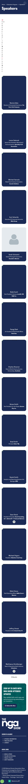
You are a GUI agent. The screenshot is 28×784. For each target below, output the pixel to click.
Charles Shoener (14, 367)
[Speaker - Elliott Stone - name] (14, 581)
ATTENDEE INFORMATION (10, 739)
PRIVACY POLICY (8, 758)
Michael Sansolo (14, 180)
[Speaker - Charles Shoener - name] (14, 357)
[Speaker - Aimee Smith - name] (14, 394)
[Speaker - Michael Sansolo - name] (14, 169)
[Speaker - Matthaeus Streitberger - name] (14, 655)
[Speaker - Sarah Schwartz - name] (14, 244)
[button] (25, 3)
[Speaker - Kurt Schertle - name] (14, 207)
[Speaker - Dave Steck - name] (14, 506)
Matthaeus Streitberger (14, 664)
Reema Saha (14, 103)
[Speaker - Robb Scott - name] (14, 282)
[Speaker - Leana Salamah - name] (14, 131)
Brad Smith (14, 441)
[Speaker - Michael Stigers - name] (14, 544)
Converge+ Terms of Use (16, 777)
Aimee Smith (14, 404)
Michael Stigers (14, 555)
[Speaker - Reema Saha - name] (14, 93)
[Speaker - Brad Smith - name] (14, 431)
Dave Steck (14, 514)
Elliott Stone (14, 591)
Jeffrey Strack (14, 628)
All (2, 20)
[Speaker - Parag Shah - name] (14, 319)
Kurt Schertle (14, 217)
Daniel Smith (14, 477)
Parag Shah (14, 329)
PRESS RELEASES (8, 741)
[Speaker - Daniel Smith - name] (14, 467)
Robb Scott (14, 292)
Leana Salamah (14, 140)
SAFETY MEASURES (9, 760)
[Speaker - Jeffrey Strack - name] (14, 617)
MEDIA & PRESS (8, 754)
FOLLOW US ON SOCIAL (10, 756)
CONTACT (6, 743)
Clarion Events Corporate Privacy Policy (13, 775)
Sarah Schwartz (14, 254)
